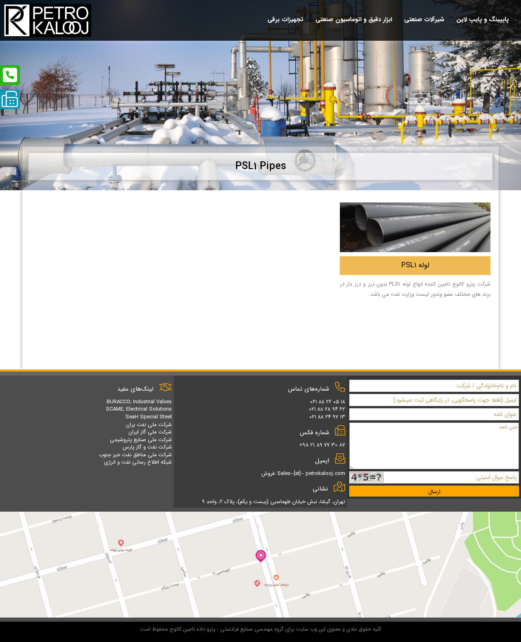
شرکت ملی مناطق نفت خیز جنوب (135, 455)
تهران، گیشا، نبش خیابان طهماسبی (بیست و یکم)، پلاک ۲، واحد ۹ (273, 501)
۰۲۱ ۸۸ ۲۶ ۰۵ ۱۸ (327, 402)
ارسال (434, 491)
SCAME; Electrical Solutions (139, 409)
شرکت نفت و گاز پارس (147, 447)
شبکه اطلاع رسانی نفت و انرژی (138, 462)
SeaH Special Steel (148, 417)
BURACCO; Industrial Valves (139, 402)
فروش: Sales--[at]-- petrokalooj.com (303, 473)
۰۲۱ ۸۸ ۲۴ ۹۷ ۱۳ (327, 417)
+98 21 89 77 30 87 (322, 445)
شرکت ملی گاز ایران (150, 432)
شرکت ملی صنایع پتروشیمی (141, 439)
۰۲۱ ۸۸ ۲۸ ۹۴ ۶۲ (327, 409)
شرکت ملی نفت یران (149, 424)
